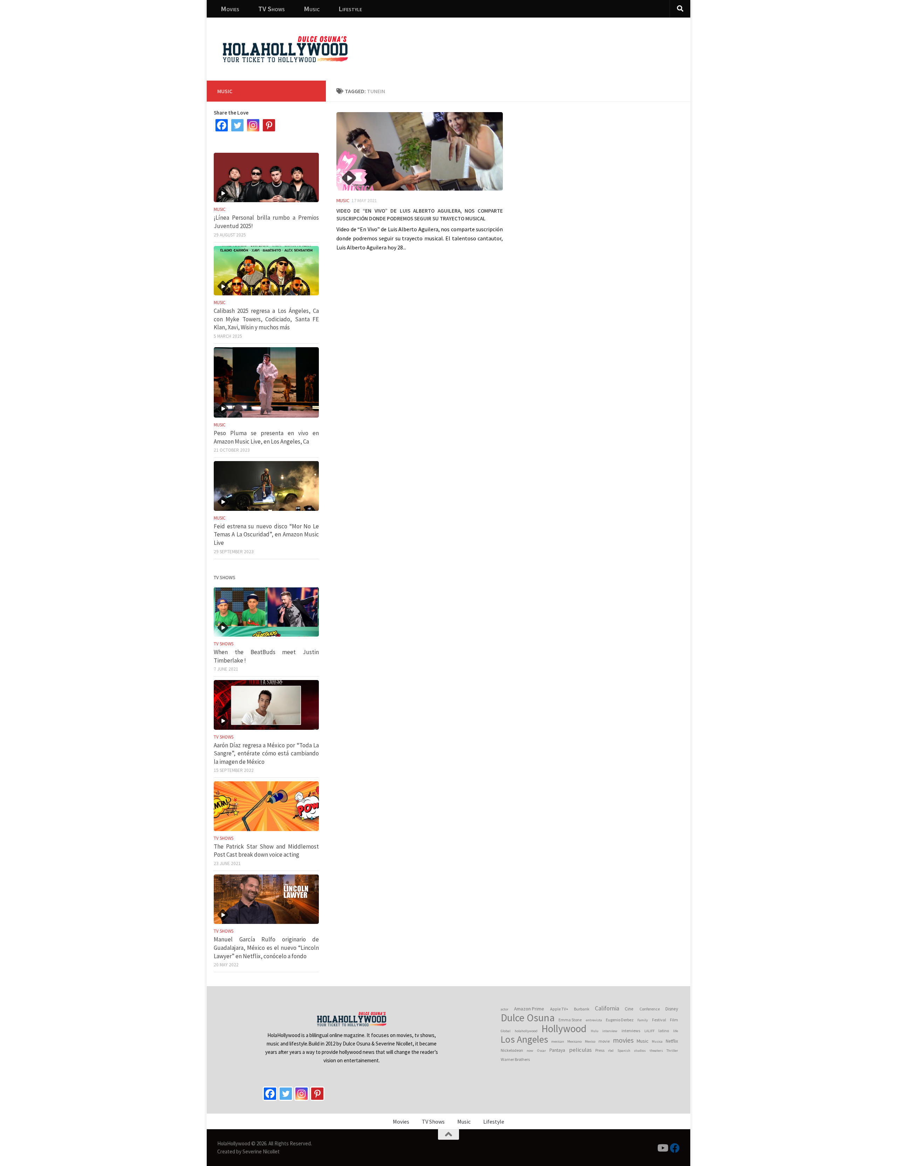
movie (604, 1041)
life (675, 1031)
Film (674, 1019)
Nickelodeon (512, 1050)
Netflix (672, 1041)
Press (599, 1050)
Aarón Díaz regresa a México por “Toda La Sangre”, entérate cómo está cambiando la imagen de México (266, 753)
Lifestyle (350, 8)
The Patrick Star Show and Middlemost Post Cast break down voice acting (266, 851)
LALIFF (649, 1031)
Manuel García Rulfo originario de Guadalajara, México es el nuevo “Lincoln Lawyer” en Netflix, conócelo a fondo (266, 947)
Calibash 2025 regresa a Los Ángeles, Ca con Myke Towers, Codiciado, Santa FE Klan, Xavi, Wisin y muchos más (266, 319)
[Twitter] (237, 125)
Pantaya (557, 1050)
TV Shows (271, 8)
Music (312, 8)
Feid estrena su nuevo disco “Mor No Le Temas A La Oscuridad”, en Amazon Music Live (266, 534)
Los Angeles (524, 1039)
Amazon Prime (529, 1009)
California (607, 1008)
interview (609, 1031)
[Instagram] (253, 125)
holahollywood (526, 1031)
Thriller (672, 1050)
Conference (649, 1008)
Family (642, 1020)
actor (504, 1009)
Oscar (541, 1050)
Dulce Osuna (528, 1018)
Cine (629, 1009)
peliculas (580, 1050)
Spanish (623, 1050)
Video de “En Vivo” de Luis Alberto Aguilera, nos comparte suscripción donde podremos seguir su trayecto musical (419, 213)
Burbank (581, 1008)
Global (506, 1031)
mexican (557, 1041)
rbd (611, 1050)
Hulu (594, 1031)
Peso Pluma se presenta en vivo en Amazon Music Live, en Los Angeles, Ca (266, 437)
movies (623, 1040)
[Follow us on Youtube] (662, 1148)
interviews (631, 1030)
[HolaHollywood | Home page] (285, 49)
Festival (659, 1019)
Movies (230, 8)
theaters (656, 1050)
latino (663, 1030)
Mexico (590, 1041)
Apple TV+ (559, 1008)
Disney (671, 1009)
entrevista (594, 1020)
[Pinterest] (269, 125)
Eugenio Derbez (620, 1019)
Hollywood (564, 1028)
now (530, 1050)
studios (640, 1050)
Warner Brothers (515, 1059)
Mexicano (574, 1041)
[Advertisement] (557, 44)
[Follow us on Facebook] (675, 1148)
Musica (657, 1041)
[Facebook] (221, 125)
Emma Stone (570, 1019)
